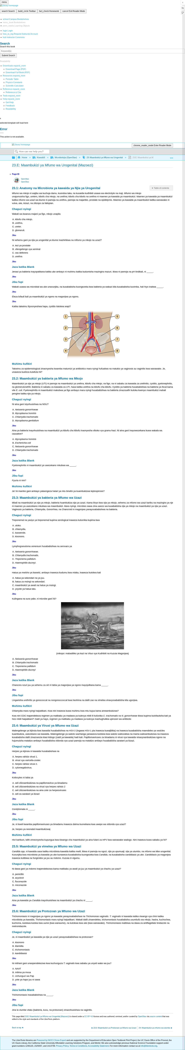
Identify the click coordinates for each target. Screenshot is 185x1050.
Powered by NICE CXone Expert (51, 1040)
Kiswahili (41, 157)
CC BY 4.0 (88, 1016)
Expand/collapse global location (171, 157)
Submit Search (8, 55)
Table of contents (161, 188)
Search (16, 151)
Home (24, 157)
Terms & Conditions (78, 1046)
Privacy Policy (62, 1046)
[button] (10, 106)
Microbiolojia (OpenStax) (65, 157)
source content (156, 1016)
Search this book (7, 47)
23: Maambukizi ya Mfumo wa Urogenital (104, 157)
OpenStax (25, 179)
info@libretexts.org (148, 1046)
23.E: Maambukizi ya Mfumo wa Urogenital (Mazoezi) (47, 1016)
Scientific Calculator (15, 86)
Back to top (16, 1027)
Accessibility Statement (98, 1046)
